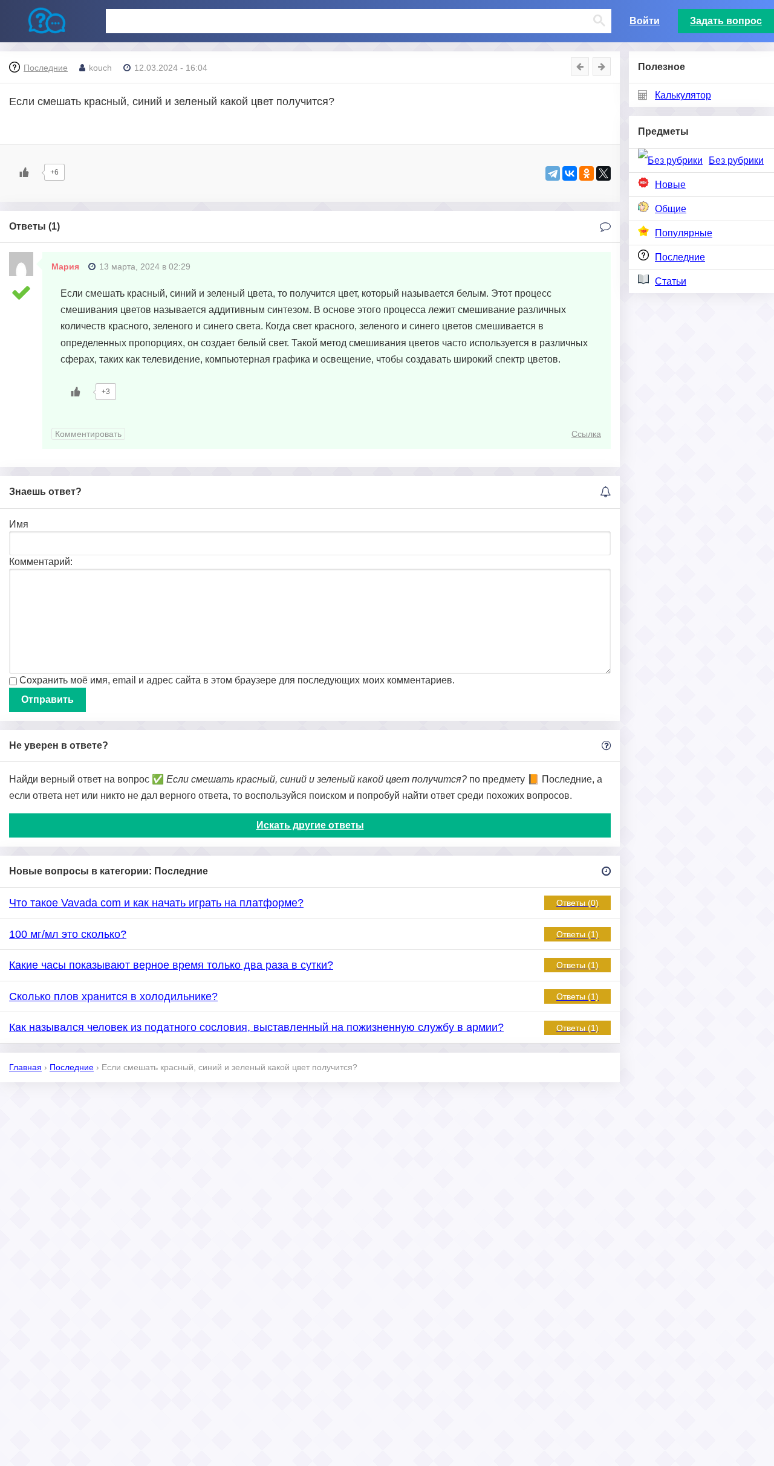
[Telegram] (552, 173)
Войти (644, 21)
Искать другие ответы (310, 825)
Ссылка (586, 434)
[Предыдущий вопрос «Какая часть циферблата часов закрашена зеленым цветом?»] (580, 66)
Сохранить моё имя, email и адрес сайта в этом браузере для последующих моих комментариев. (237, 680)
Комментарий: (41, 562)
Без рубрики (736, 160)
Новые (670, 184)
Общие (670, 209)
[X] (603, 173)
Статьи (670, 281)
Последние (680, 257)
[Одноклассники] (586, 173)
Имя (18, 524)
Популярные (683, 233)
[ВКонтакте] (569, 173)
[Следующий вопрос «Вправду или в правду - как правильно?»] (602, 66)
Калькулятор (683, 95)
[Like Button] (24, 172)
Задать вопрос (726, 21)
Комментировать (88, 434)
